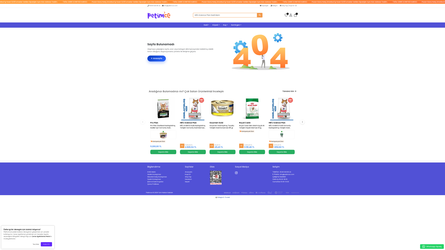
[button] (295, 15)
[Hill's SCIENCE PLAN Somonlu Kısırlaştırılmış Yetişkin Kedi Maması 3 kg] (282, 108)
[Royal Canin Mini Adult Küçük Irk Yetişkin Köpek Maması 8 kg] (252, 108)
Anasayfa (157, 58)
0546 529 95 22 (154, 6)
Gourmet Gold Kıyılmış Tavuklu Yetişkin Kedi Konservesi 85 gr (222, 127)
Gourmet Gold (216, 122)
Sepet (187, 182)
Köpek (215, 25)
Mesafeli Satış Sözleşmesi (157, 177)
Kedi (206, 25)
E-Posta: (276, 174)
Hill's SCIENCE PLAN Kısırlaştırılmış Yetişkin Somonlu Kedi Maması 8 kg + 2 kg (192, 127)
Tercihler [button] (36, 244)
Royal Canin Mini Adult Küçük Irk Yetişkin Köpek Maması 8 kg (251, 127)
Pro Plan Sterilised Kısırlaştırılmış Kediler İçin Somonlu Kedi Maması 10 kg (162, 127)
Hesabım (188, 179)
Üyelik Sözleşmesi (154, 179)
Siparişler (265, 6)
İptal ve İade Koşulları (155, 182)
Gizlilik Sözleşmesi (154, 174)
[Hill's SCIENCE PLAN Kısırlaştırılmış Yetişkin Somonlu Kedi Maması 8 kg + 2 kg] (193, 108)
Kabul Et (46, 244)
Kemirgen (235, 25)
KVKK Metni (151, 172)
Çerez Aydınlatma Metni (41, 236)
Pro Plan (154, 122)
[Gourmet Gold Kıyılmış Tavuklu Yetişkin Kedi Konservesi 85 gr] (222, 108)
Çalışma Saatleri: (279, 177)
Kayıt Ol (188, 174)
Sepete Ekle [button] (163, 152)
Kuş (224, 25)
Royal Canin (245, 122)
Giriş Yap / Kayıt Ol (288, 6)
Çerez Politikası (153, 184)
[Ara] (259, 15)
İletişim (275, 6)
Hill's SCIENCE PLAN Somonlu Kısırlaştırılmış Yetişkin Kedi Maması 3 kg (280, 127)
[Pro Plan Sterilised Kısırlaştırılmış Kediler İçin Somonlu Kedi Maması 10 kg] (163, 108)
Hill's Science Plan (188, 122)
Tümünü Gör (288, 91)
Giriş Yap (188, 177)
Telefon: (276, 172)
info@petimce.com (171, 6)
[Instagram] (296, 6)
